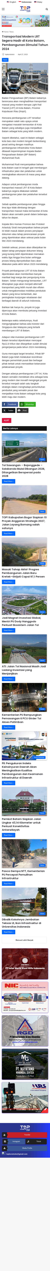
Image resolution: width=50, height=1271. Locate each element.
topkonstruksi (9, 54)
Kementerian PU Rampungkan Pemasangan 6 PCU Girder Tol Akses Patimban (22, 718)
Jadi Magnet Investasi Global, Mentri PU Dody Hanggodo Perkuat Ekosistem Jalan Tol (21, 621)
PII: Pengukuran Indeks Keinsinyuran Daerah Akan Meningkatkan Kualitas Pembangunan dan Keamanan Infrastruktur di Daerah (22, 770)
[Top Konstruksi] (25, 9)
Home (5, 32)
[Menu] (3, 10)
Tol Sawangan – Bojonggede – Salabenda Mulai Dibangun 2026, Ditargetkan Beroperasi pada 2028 (23, 470)
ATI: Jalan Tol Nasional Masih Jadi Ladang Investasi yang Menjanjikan (24, 670)
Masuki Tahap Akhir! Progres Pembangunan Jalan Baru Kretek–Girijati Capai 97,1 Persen (23, 573)
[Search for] (47, 10)
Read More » (8, 481)
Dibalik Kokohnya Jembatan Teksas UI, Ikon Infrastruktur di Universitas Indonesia (21, 923)
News (12, 32)
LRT (7, 420)
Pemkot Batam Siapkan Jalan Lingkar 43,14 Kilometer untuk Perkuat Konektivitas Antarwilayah (21, 824)
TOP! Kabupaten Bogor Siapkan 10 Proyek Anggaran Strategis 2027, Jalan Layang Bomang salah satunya (24, 523)
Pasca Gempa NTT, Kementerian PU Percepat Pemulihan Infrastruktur (23, 874)
